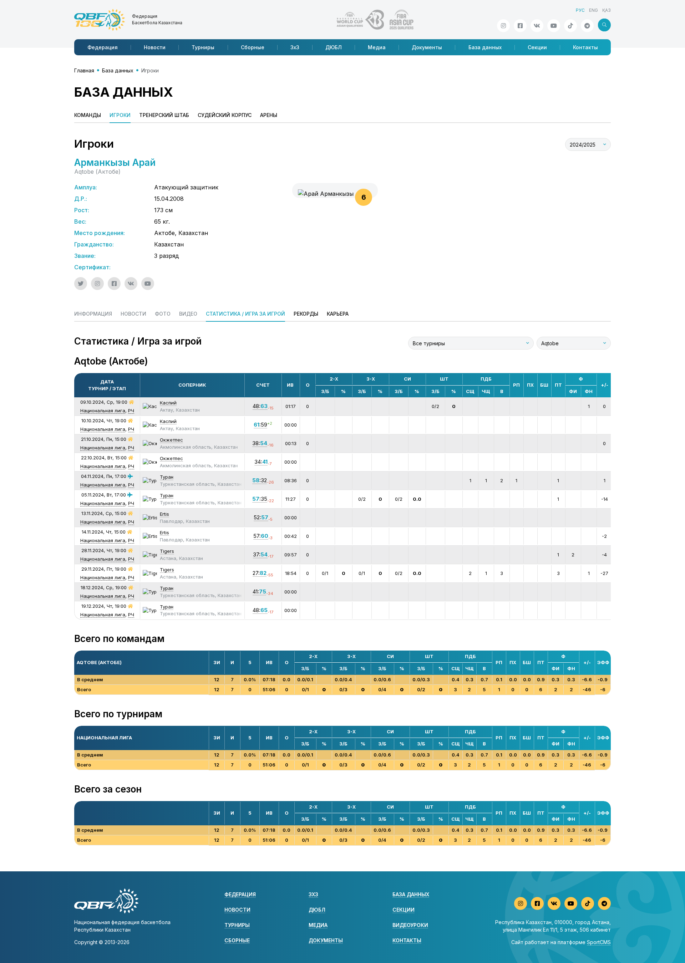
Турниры (203, 47)
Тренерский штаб (164, 115)
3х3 (294, 47)
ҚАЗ (606, 10)
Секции (537, 47)
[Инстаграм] (503, 25)
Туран (166, 477)
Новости (155, 47)
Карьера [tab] (338, 314)
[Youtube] (553, 25)
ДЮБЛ (333, 47)
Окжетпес (171, 440)
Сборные (252, 47)
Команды (87, 115)
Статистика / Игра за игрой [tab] (245, 314)
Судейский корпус (225, 115)
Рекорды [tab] (306, 314)
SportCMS (599, 942)
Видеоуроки (410, 925)
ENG (593, 10)
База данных (485, 47)
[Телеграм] (587, 25)
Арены (268, 115)
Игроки (120, 115)
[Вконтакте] (537, 25)
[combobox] (588, 144)
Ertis (164, 514)
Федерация (102, 47)
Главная (84, 70)
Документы (427, 47)
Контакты (585, 47)
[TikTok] (570, 25)
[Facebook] (520, 25)
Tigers (167, 551)
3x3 (313, 894)
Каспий (168, 403)
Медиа (377, 47)
